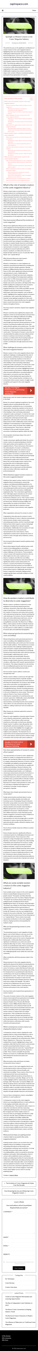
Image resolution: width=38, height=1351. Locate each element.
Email (6, 1246)
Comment (7, 1212)
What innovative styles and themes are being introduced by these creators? (18, 173)
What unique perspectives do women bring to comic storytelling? (19, 138)
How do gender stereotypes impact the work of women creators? (20, 122)
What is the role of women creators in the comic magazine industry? (17, 102)
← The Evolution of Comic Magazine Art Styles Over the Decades (19, 1184)
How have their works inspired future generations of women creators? (20, 166)
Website (6, 1254)
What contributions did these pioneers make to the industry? (19, 163)
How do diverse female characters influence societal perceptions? (20, 154)
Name (6, 1237)
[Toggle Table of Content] (31, 99)
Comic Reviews (9, 1283)
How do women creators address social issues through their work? (20, 141)
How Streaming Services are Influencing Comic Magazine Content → (19, 1192)
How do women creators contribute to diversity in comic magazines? (17, 134)
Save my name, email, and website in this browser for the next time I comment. (20, 1263)
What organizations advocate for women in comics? (19, 128)
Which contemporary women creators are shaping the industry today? (18, 169)
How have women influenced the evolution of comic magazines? (19, 106)
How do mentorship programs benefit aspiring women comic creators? (20, 130)
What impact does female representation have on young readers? (19, 151)
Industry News (13, 1175)
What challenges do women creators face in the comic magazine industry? (18, 116)
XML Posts (5, 1340)
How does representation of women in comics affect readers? (19, 147)
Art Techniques (9, 1279)
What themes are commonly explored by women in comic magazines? (19, 144)
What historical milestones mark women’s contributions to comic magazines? (17, 109)
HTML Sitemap (6, 1336)
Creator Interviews (11, 1287)
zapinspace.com (19, 3)
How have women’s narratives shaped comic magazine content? (20, 112)
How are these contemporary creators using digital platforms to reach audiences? (19, 176)
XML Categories (6, 1338)
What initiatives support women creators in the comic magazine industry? (19, 125)
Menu (34, 10)
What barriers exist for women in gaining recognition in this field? (20, 119)
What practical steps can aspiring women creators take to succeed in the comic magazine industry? (18, 179)
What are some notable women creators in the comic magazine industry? (16, 157)
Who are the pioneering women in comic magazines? (19, 160)
